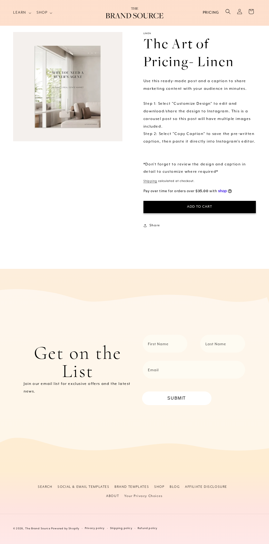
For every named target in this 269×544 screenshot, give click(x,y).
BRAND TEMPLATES (132, 487)
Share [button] (154, 225)
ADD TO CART (199, 207)
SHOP (159, 487)
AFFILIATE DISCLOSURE (206, 487)
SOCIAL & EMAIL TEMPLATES (83, 487)
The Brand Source (37, 528)
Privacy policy (95, 528)
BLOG (175, 487)
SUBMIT (176, 398)
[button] (21, 13)
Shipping (150, 181)
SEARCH (45, 487)
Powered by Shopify (65, 528)
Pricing (211, 13)
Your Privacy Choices (143, 496)
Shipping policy (121, 528)
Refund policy (148, 528)
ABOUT (112, 496)
